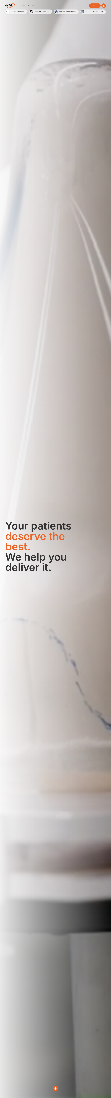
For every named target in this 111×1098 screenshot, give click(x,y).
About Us (25, 6)
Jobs (33, 6)
